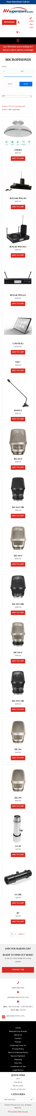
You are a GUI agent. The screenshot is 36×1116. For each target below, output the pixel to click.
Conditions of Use (18, 1067)
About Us (18, 1035)
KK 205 (18, 797)
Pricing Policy (18, 1049)
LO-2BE (18, 894)
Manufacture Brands (18, 1032)
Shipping (18, 1060)
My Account (18, 1086)
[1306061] (18, 133)
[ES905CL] (18, 393)
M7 (18, 913)
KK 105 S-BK (18, 604)
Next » (21, 934)
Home (4, 107)
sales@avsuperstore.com (18, 997)
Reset (10, 84)
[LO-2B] (18, 829)
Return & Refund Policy (18, 1053)
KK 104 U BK (18, 507)
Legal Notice (18, 1070)
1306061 (18, 150)
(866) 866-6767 (31, 24)
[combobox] (18, 1098)
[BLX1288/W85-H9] (18, 181)
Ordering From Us (18, 1046)
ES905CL (18, 410)
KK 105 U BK (18, 701)
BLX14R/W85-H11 (18, 246)
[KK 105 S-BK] (18, 587)
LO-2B (18, 846)
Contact (18, 1039)
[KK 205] (18, 781)
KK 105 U (18, 652)
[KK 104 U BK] (18, 490)
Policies (18, 1042)
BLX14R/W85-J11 (18, 295)
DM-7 (18, 362)
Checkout (18, 1082)
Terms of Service (18, 1089)
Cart (18, 1079)
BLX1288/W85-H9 (18, 198)
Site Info (18, 1063)
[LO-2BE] (18, 877)
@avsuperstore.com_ (16, 1016)
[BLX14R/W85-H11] (18, 230)
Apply (26, 84)
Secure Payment (18, 1056)
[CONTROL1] (18, 326)
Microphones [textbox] (17, 1100)
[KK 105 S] (18, 539)
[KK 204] (18, 732)
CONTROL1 (18, 343)
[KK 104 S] (18, 442)
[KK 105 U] (18, 635)
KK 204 (18, 749)
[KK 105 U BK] (18, 684)
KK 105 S (18, 555)
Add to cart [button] (18, 159)
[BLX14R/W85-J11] (18, 278)
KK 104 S (18, 459)
